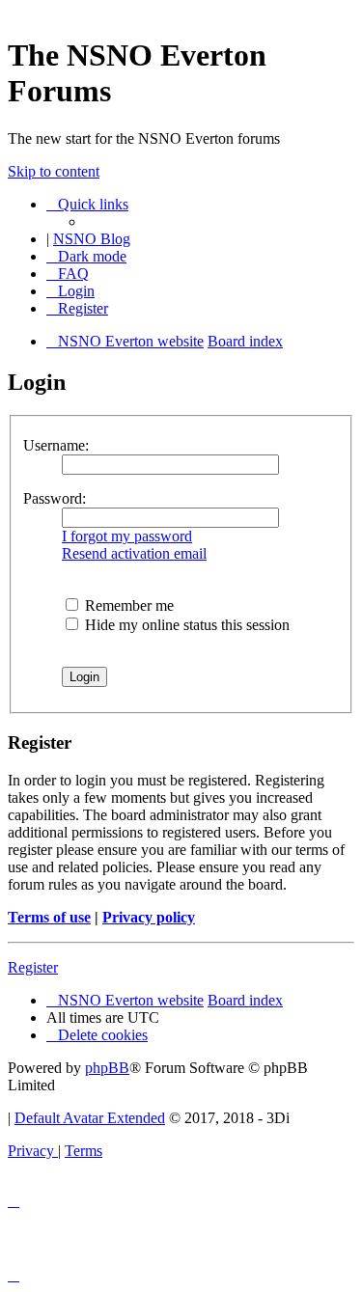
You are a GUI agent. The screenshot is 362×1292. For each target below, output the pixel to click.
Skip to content (53, 171)
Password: (54, 498)
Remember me (127, 605)
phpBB (107, 1067)
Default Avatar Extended (89, 1118)
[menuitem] (67, 273)
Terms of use (49, 917)
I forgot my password (127, 536)
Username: (56, 445)
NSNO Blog (91, 239)
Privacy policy (148, 917)
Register (33, 967)
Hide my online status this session (185, 625)
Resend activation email (134, 553)
